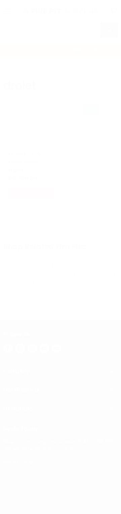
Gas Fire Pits (94, 273)
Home (11, 67)
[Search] (109, 30)
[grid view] (91, 109)
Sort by (35, 110)
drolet (34, 67)
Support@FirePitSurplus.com (65, 462)
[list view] (107, 109)
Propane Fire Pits (26, 264)
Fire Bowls (17, 282)
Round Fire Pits (57, 282)
